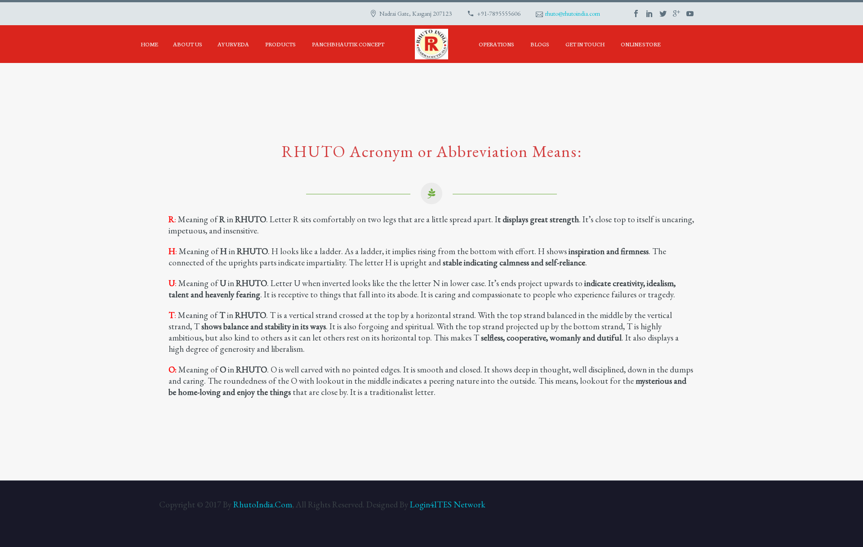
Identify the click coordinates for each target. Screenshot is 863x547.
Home (149, 44)
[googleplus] (676, 13)
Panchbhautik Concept (348, 44)
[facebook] (636, 13)
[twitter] (663, 13)
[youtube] (690, 13)
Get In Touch (585, 44)
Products (280, 44)
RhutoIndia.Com (262, 504)
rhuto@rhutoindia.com (572, 13)
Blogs (539, 44)
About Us (187, 44)
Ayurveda (233, 44)
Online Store (640, 44)
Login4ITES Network (447, 504)
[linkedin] (649, 13)
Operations (496, 44)
